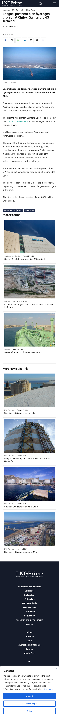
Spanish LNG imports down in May (20, 552)
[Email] (30, 40)
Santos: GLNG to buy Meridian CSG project (24, 259)
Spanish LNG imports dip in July (19, 413)
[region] (29, 691)
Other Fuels (30, 10)
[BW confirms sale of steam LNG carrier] (29, 330)
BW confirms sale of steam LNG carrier (23, 352)
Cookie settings (30, 703)
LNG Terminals (17, 10)
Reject (29, 711)
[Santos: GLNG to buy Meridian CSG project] (29, 236)
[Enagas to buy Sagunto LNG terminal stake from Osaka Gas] (29, 436)
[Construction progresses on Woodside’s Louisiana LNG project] (29, 281)
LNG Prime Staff (11, 26)
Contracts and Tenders (12, 256)
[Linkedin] (24, 40)
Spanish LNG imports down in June (21, 506)
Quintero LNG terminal (17, 121)
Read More (48, 689)
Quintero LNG (29, 210)
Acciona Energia (9, 210)
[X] (12, 40)
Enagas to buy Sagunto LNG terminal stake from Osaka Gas (27, 460)
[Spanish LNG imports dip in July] (29, 390)
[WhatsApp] (18, 40)
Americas (6, 10)
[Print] (37, 40)
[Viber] (43, 40)
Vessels (7, 349)
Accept (29, 696)
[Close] (56, 668)
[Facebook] (5, 40)
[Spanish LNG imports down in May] (29, 529)
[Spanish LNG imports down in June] (29, 484)
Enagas (19, 210)
